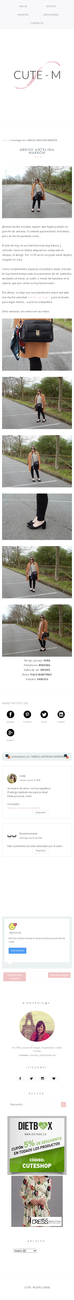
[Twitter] (31, 1079)
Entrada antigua (59, 975)
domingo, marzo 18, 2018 (31, 838)
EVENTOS (23, 14)
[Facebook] (20, 1079)
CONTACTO (37, 23)
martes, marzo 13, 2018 (30, 780)
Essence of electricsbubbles (23, 808)
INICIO (23, 6)
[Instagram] (42, 1079)
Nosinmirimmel (28, 833)
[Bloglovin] (54, 1079)
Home (5, 140)
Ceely (22, 776)
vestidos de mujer (39, 297)
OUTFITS (51, 6)
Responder (41, 812)
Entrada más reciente (14, 976)
